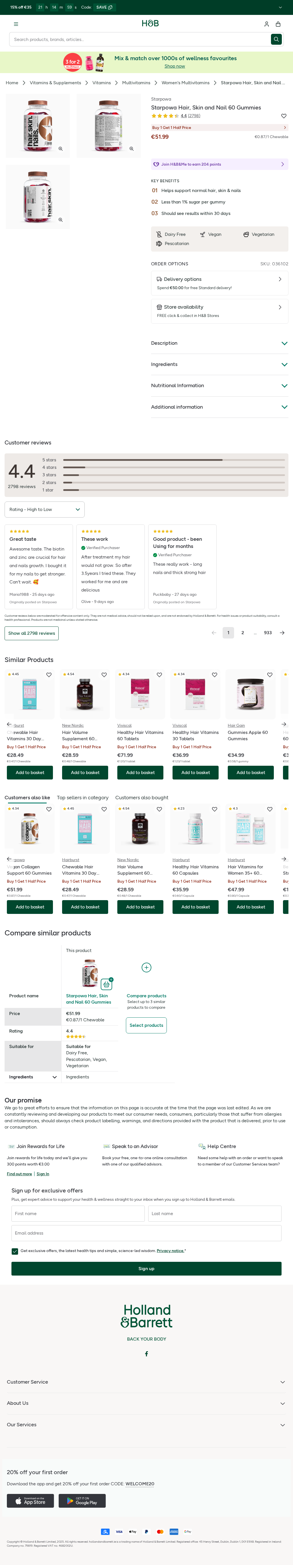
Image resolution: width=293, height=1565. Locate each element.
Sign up (146, 1268)
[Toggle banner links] (280, 7)
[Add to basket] (107, 983)
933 (268, 632)
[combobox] (140, 39)
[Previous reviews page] (214, 632)
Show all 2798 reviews (31, 633)
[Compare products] (146, 968)
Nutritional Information (177, 385)
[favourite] (49, 675)
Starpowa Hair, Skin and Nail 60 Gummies (88, 999)
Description (164, 343)
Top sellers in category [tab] (82, 797)
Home (12, 82)
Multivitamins (136, 82)
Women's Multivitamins (185, 82)
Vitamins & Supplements (55, 82)
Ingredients (164, 364)
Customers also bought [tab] (141, 797)
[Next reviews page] (282, 632)
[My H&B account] (266, 24)
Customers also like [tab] (27, 797)
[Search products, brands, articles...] (277, 39)
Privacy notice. (170, 1250)
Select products (146, 1025)
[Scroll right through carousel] (283, 724)
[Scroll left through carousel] (9, 724)
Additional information (177, 407)
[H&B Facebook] (146, 1353)
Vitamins (101, 82)
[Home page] (150, 24)
